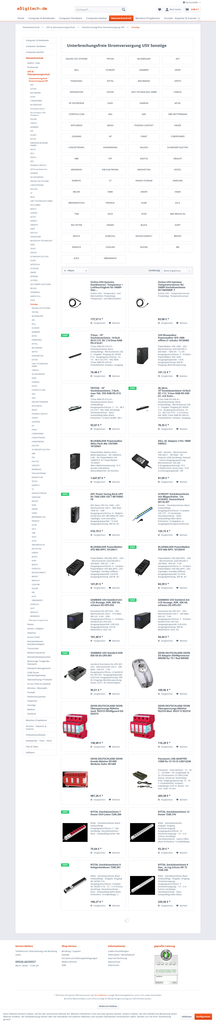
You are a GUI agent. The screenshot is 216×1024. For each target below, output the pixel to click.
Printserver (32, 67)
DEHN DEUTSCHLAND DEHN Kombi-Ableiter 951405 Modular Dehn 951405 (107, 761)
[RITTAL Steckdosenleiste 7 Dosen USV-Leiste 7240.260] (75, 832)
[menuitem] (101, 9)
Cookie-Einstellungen (118, 951)
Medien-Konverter (36, 652)
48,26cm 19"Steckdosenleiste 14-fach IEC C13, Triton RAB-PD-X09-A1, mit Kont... (174, 392)
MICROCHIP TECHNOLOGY (41, 240)
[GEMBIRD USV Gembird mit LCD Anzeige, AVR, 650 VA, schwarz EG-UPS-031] (142, 620)
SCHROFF (36, 328)
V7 (31, 193)
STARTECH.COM (38, 390)
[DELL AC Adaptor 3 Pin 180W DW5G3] (142, 462)
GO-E (34, 529)
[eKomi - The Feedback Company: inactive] (177, 966)
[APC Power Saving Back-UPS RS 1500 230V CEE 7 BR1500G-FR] (75, 515)
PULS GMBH (35, 205)
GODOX (33, 252)
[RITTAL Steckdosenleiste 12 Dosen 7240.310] (142, 832)
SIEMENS (34, 173)
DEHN (34, 336)
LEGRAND (36, 422)
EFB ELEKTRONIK (39, 473)
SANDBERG (35, 292)
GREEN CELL (35, 296)
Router (30, 624)
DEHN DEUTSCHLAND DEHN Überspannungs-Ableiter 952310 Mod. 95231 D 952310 (174, 708)
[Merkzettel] (159, 9)
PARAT (34, 429)
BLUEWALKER (36, 104)
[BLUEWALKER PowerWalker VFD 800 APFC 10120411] (75, 568)
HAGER (35, 418)
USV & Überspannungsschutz (38, 73)
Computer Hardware (36, 46)
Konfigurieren (203, 1016)
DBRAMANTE (37, 600)
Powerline (32, 700)
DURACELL (36, 568)
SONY (32, 229)
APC (32, 85)
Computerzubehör (35, 52)
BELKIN (33, 288)
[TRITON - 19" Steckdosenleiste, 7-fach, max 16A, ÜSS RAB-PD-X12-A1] (75, 409)
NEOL (32, 197)
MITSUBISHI (37, 406)
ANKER (33, 272)
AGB (64, 965)
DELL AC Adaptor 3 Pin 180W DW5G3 (174, 442)
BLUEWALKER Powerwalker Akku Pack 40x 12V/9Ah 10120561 (106, 444)
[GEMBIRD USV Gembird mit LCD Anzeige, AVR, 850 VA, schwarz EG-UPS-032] (75, 620)
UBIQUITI (34, 225)
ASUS (34, 537)
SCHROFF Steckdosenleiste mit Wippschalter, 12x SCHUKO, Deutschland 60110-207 (173, 498)
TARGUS (35, 370)
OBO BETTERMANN (40, 402)
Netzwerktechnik (34, 58)
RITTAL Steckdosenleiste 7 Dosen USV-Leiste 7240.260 (106, 813)
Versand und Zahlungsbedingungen (79, 958)
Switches (31, 632)
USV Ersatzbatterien (38, 169)
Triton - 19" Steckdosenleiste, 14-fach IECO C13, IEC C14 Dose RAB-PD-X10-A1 (107, 339)
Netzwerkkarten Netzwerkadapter (36, 643)
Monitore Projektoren (36, 720)
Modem (31, 709)
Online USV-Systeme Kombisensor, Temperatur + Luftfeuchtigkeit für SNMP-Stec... (107, 286)
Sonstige (34, 304)
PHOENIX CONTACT (38, 165)
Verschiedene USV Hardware (38, 113)
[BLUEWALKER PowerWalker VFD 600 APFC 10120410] (142, 568)
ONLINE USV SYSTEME (39, 181)
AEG (32, 161)
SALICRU (34, 189)
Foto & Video (32, 746)
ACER (34, 541)
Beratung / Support (71, 951)
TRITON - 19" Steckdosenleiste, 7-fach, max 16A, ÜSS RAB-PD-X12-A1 (106, 392)
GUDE (32, 97)
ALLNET (33, 135)
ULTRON (33, 280)
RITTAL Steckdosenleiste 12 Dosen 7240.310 (173, 813)
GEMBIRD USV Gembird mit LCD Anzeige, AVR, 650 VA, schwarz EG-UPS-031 (174, 602)
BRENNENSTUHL (39, 517)
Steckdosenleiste (37, 108)
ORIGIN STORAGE (39, 493)
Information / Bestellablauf (121, 954)
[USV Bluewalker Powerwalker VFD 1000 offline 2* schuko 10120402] (142, 356)
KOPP (34, 560)
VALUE (33, 149)
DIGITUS (33, 232)
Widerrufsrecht (69, 961)
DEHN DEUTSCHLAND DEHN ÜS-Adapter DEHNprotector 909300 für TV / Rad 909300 (174, 656)
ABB (33, 453)
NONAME (34, 276)
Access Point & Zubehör (39, 683)
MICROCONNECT (39, 572)
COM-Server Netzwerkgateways (36, 674)
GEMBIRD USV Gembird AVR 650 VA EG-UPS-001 (107, 654)
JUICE (34, 596)
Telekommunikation (36, 734)
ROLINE (33, 119)
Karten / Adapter (35, 628)
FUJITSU (33, 123)
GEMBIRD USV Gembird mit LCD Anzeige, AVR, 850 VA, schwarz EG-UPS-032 (106, 602)
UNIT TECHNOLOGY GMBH (41, 201)
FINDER (35, 552)
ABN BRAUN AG (38, 545)
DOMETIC (36, 485)
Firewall (31, 692)
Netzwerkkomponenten (39, 657)
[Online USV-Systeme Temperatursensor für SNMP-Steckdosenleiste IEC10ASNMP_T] (142, 303)
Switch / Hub (33, 63)
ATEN (32, 300)
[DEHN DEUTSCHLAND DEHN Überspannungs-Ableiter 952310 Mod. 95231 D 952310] (142, 726)
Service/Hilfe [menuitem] (192, 2)
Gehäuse (31, 713)
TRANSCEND (35, 236)
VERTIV (33, 157)
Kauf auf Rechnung (117, 958)
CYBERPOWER (36, 101)
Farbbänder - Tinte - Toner (39, 740)
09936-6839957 (25, 962)
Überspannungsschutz (38, 620)
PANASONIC (37, 340)
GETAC (33, 217)
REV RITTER (36, 548)
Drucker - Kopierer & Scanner (36, 727)
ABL (33, 592)
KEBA (32, 244)
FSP (31, 131)
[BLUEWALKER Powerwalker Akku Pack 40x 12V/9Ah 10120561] (75, 462)
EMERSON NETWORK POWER (39, 144)
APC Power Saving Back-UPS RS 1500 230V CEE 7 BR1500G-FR (107, 497)
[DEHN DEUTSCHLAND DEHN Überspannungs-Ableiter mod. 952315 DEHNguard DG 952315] (75, 726)
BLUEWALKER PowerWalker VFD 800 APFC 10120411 (106, 548)
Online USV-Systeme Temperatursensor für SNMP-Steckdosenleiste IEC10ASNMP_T (171, 286)
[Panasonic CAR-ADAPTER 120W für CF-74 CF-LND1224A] (142, 779)
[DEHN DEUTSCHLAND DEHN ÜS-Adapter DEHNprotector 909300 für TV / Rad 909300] (142, 674)
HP (33, 425)
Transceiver (33, 648)
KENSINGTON (37, 356)
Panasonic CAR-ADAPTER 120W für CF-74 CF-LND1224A (174, 760)
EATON (33, 89)
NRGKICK (36, 580)
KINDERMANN (38, 441)
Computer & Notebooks (37, 40)
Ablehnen (187, 1016)
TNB (33, 533)
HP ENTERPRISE (36, 177)
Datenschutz (114, 961)
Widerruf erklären (108, 1006)
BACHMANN (35, 93)
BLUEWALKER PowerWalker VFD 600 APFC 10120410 (174, 548)
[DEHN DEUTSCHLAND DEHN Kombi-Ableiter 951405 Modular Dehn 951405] (75, 779)
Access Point (33, 637)
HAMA (34, 513)
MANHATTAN (37, 477)
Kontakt (65, 954)
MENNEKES (36, 469)
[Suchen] (123, 9)
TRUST (33, 248)
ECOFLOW (34, 268)
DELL (32, 153)
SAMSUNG (36, 497)
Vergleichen (99, 323)
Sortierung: (154, 270)
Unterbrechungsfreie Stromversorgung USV (38, 79)
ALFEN (33, 260)
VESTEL (35, 481)
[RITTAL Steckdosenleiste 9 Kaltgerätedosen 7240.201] (75, 885)
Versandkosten (100, 995)
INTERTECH (35, 264)
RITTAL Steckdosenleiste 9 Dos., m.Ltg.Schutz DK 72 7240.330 (173, 867)
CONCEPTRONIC (37, 185)
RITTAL (33, 139)
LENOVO (33, 213)
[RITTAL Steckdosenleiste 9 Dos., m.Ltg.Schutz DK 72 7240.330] (142, 885)
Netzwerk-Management (39, 668)
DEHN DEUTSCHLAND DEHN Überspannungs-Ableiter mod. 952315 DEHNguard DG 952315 (107, 709)
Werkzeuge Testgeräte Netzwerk (38, 662)
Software (30, 752)
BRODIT (35, 576)
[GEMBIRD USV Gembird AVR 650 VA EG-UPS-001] (75, 674)
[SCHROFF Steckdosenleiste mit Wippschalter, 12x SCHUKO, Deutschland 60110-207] (142, 515)
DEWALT (33, 221)
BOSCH (33, 209)
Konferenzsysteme (36, 696)
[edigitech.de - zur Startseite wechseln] (33, 10)
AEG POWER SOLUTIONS (40, 284)
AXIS (34, 398)
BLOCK (34, 556)
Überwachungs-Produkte (39, 679)
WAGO (34, 410)
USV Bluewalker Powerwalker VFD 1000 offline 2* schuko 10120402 (173, 338)
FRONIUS (35, 521)
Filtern (70, 270)
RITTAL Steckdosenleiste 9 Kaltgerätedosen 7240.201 (106, 866)
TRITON (35, 312)
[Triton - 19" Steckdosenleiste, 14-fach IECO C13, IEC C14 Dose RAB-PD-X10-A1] (75, 356)
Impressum (113, 965)
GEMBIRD (34, 127)
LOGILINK (36, 584)
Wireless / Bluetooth (37, 688)
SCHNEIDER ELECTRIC (39, 256)
